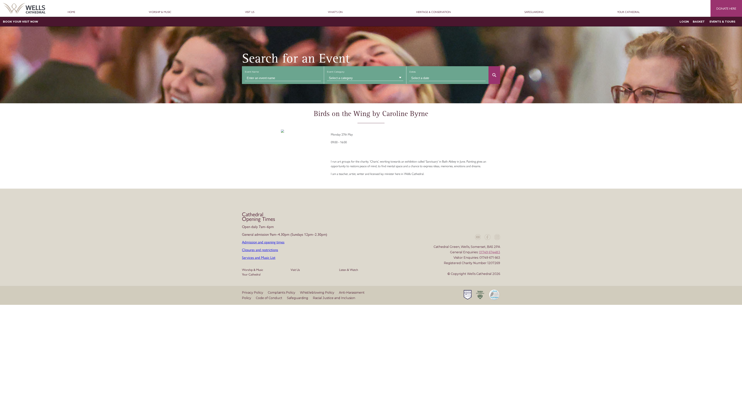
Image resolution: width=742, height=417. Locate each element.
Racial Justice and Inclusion (334, 298)
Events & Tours (722, 21)
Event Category (336, 71)
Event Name (252, 71)
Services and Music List (258, 257)
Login (684, 21)
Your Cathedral (628, 12)
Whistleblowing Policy (317, 292)
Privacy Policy (253, 292)
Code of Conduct (269, 298)
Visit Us (249, 12)
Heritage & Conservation (433, 12)
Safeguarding (534, 12)
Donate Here (726, 8)
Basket (699, 21)
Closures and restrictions (260, 249)
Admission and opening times (263, 242)
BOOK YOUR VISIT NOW (20, 21)
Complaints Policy (282, 292)
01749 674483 (489, 252)
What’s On (335, 12)
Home (71, 12)
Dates (412, 71)
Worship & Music (160, 12)
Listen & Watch (348, 269)
